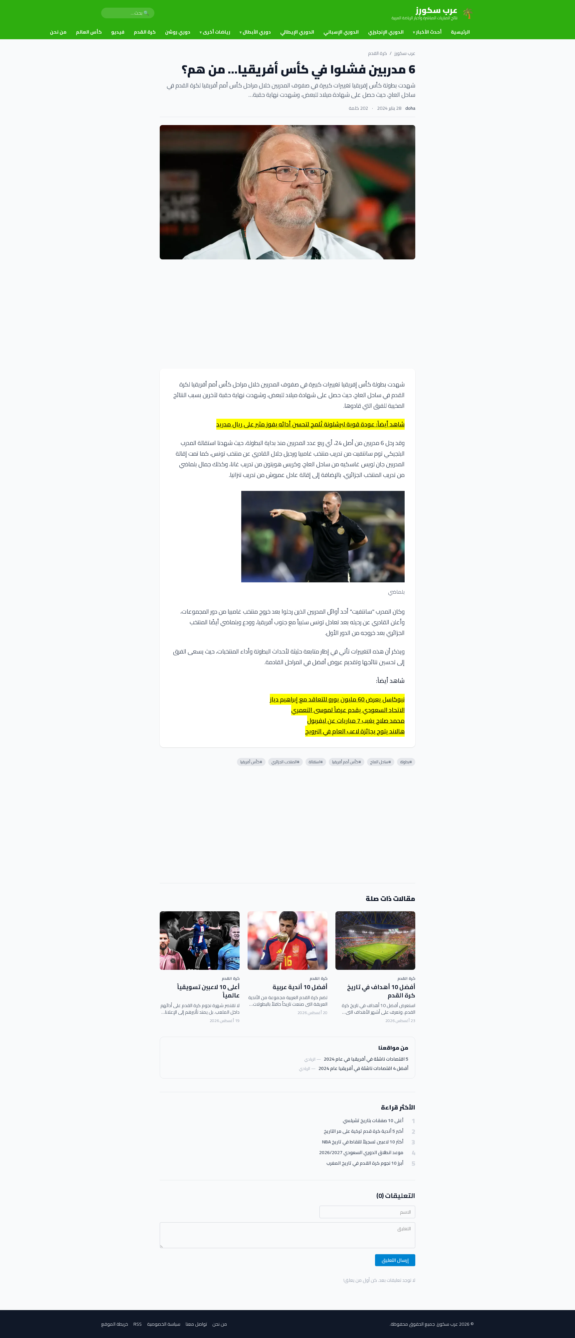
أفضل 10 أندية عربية (300, 986)
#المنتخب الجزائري (285, 762)
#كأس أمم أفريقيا (346, 762)
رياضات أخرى (215, 32)
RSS (137, 1324)
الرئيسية (460, 32)
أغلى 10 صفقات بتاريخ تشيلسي (373, 1120)
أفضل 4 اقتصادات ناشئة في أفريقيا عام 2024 (363, 1068)
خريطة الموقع (114, 1324)
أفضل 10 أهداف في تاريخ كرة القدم (381, 991)
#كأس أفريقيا (251, 762)
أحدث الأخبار (427, 32)
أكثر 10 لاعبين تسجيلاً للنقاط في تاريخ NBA (362, 1142)
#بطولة (406, 762)
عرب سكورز (404, 53)
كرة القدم (145, 32)
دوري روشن (177, 32)
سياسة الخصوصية (163, 1324)
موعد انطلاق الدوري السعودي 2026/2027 (361, 1152)
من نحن (58, 32)
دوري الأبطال (255, 32)
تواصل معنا (196, 1324)
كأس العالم (89, 32)
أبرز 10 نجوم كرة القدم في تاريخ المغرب (364, 1163)
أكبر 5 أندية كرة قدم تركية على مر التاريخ (363, 1131)
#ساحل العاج (380, 762)
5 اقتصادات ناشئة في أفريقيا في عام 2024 (366, 1059)
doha (410, 108)
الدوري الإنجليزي (386, 32)
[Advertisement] (287, 314)
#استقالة (316, 762)
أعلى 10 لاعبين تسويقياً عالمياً (208, 991)
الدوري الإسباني (341, 32)
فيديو (117, 32)
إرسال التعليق (395, 1260)
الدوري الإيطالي (297, 32)
